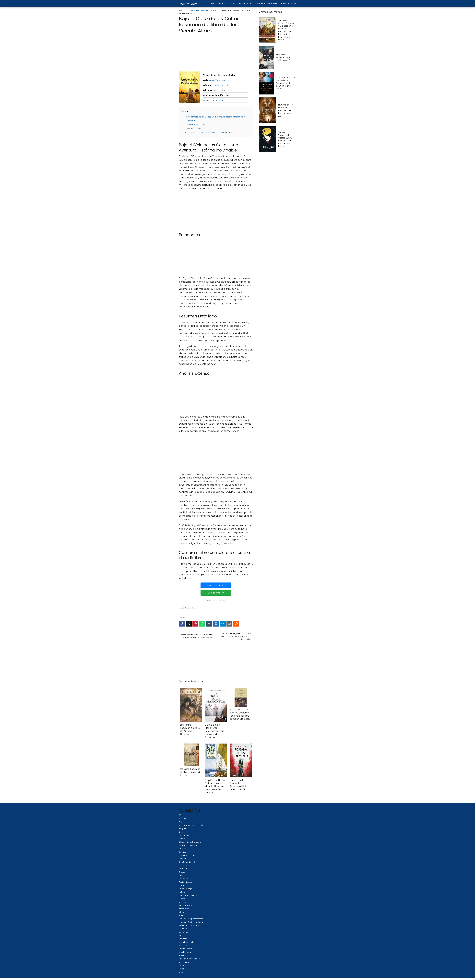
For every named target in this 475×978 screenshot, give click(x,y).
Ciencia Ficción (185, 835)
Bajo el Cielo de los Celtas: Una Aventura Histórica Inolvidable (215, 116)
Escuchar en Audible (213, 100)
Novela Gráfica (185, 949)
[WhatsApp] (202, 624)
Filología (182, 885)
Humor (182, 898)
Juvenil (182, 915)
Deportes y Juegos (187, 855)
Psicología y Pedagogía (189, 959)
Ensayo (182, 872)
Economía (183, 865)
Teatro (182, 965)
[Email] (229, 624)
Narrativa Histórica (187, 942)
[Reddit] (236, 624)
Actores (182, 818)
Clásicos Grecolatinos (189, 845)
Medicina (183, 929)
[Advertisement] (216, 51)
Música (182, 935)
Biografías (183, 828)
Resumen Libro (188, 3)
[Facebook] (182, 624)
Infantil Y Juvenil (288, 3)
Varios (181, 972)
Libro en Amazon (216, 592)
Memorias (183, 932)
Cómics (182, 852)
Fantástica (183, 878)
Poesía (182, 955)
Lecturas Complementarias (191, 919)
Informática (184, 909)
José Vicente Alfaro (219, 80)
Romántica (184, 962)
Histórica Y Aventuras (267, 3)
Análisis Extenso (194, 128)
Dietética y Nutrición (187, 862)
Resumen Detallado (196, 124)
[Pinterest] (195, 624)
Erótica (182, 875)
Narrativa (183, 939)
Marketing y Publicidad (189, 925)
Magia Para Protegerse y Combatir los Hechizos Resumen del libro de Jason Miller (235, 636)
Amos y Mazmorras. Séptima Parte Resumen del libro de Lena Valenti (196, 636)
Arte (180, 822)
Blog (181, 832)
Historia (182, 892)
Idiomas (182, 902)
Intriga (222, 3)
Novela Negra (245, 3)
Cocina (182, 848)
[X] (189, 624)
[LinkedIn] (216, 624)
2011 (180, 815)
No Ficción (183, 945)
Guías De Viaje (185, 888)
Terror (232, 3)
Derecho (182, 858)
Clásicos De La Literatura (190, 842)
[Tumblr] (209, 624)
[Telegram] (223, 624)
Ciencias (183, 838)
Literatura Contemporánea (191, 922)
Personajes (192, 120)
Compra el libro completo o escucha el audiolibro (211, 132)
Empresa (183, 868)
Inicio (212, 3)
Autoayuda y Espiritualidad (191, 825)
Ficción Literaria (185, 882)
